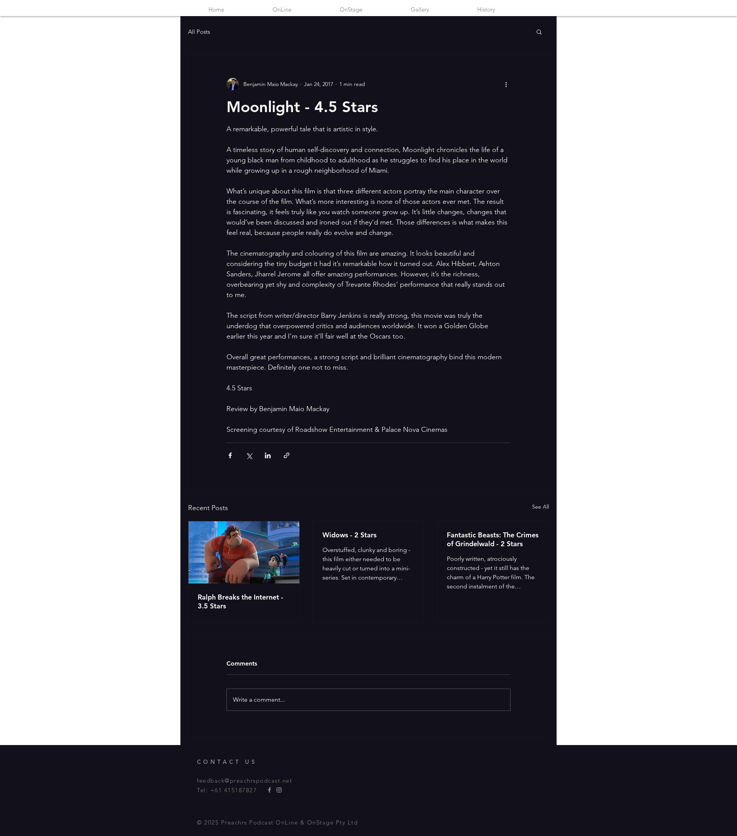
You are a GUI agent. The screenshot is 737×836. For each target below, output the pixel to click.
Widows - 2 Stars (349, 534)
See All (540, 506)
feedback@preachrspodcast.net (244, 780)
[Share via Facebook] (230, 455)
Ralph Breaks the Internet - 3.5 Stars (240, 601)
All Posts (199, 31)
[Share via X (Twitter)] (249, 455)
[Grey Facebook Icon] (269, 789)
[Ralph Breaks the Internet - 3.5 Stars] (243, 552)
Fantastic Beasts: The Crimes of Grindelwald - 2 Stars (493, 539)
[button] (539, 31)
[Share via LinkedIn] (267, 455)
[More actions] (506, 84)
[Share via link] (286, 455)
